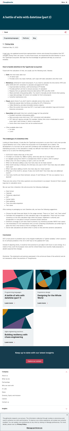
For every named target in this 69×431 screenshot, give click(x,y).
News (4, 392)
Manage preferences (34, 428)
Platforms (26, 38)
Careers (4, 399)
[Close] (67, 415)
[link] (34, 361)
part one (7, 53)
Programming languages (11, 38)
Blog (34, 38)
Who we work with (8, 385)
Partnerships (6, 382)
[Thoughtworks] (7, 2)
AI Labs (4, 389)
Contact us (5, 402)
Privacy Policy (22, 424)
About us (5, 375)
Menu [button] (63, 2)
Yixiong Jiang (9, 44)
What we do (6, 379)
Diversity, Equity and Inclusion (11, 395)
